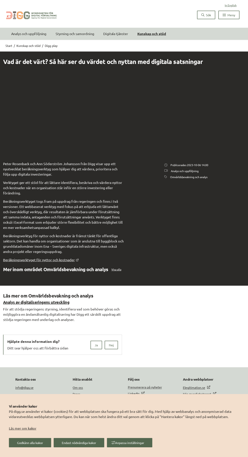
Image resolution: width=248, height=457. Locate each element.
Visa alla (116, 269)
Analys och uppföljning (28, 34)
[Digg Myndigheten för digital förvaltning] (31, 15)
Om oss (78, 387)
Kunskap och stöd (151, 33)
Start (8, 45)
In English (231, 5)
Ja (96, 345)
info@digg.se (24, 387)
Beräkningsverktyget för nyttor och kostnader (41, 260)
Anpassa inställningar (129, 443)
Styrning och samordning (75, 34)
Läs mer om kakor (22, 428)
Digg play (51, 45)
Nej (111, 345)
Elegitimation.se (194, 387)
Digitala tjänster (115, 34)
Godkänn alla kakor (30, 443)
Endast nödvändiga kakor (79, 443)
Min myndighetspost (197, 394)
